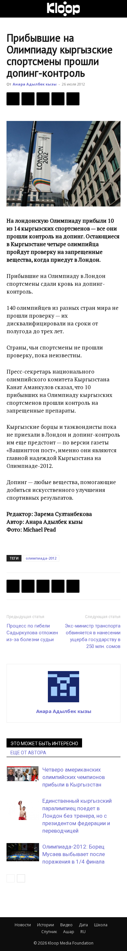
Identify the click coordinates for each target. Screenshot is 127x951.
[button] (11, 9)
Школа (100, 925)
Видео (66, 925)
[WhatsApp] (72, 98)
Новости (23, 925)
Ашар (68, 931)
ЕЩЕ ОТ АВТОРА (28, 752)
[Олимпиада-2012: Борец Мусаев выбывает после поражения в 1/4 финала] (23, 852)
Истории (45, 925)
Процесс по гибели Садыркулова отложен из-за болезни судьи (32, 632)
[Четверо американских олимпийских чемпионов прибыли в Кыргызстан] (23, 773)
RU (83, 931)
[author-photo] (63, 702)
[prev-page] (11, 878)
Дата (83, 925)
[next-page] (21, 878)
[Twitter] (28, 98)
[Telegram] (57, 98)
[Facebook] (13, 98)
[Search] (118, 9)
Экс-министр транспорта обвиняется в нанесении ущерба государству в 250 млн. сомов (92, 636)
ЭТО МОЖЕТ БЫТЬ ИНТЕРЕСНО (44, 743)
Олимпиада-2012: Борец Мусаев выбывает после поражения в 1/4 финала (73, 854)
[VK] (42, 98)
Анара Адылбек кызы (35, 84)
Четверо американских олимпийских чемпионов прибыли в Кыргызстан (73, 777)
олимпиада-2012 (41, 558)
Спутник (49, 931)
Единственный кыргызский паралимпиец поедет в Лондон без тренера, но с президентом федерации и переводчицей (77, 816)
